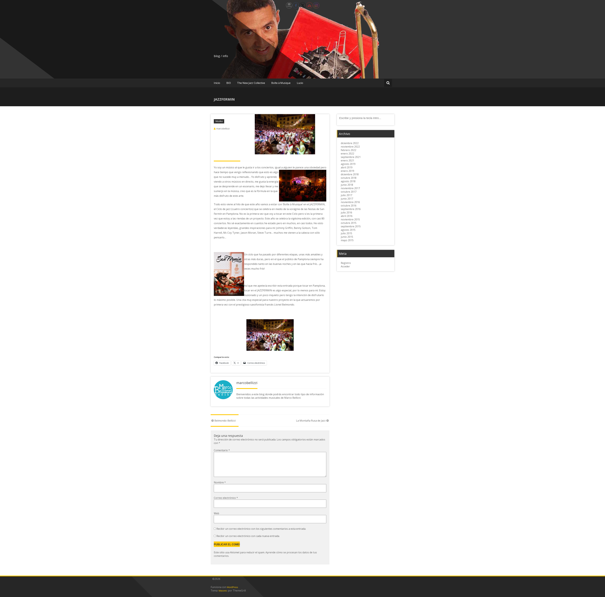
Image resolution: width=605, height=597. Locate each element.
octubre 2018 (348, 178)
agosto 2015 (348, 230)
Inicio (217, 83)
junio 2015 (347, 237)
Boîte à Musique (281, 83)
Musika (219, 121)
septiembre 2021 (351, 157)
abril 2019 (346, 167)
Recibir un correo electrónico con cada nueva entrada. (248, 536)
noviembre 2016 (350, 202)
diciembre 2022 (350, 143)
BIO (228, 83)
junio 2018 (347, 184)
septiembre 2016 (351, 209)
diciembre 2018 (350, 174)
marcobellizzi (223, 128)
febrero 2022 (348, 150)
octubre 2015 (348, 223)
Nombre (220, 482)
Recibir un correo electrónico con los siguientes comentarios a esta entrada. (261, 528)
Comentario (222, 450)
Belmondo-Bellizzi (225, 420)
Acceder (345, 266)
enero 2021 (347, 160)
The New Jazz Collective (251, 83)
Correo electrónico (226, 498)
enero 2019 (347, 171)
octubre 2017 (348, 191)
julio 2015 (346, 233)
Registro (346, 263)
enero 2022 (347, 153)
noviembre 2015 (350, 219)
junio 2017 (347, 198)
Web (216, 513)
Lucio (300, 83)
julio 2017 (346, 195)
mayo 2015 (347, 240)
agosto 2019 (348, 164)
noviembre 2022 (350, 146)
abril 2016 (346, 216)
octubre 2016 (348, 205)
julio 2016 (346, 212)
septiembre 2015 (351, 226)
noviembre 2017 (350, 188)
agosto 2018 (348, 181)
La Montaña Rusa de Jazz (311, 420)
